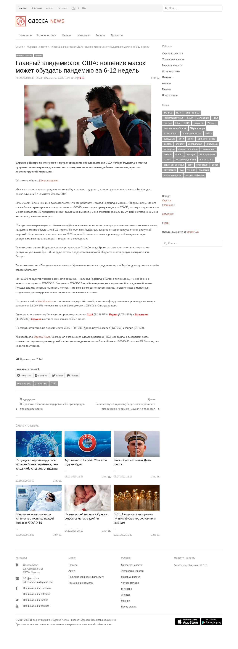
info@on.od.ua (31, 578)
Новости (24, 35)
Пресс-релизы (170, 95)
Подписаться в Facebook (37, 588)
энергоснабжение (195, 175)
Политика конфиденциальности (86, 577)
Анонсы (100, 35)
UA (84, 8)
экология (204, 170)
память (168, 154)
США (54, 383)
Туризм (115, 35)
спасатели (202, 164)
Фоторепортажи (46, 35)
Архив (71, 571)
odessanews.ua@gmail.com (38, 582)
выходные (169, 138)
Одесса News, (42, 336)
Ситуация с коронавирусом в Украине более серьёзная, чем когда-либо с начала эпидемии (37, 464)
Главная (73, 565)
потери (167, 159)
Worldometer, (46, 301)
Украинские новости (173, 59)
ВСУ (178, 112)
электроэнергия (172, 175)
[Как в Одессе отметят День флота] (137, 433)
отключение (208, 149)
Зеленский (203, 117)
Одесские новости (172, 53)
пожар (178, 154)
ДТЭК (190, 117)
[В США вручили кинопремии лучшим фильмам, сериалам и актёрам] (137, 487)
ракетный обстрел (174, 164)
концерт (180, 144)
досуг (191, 138)
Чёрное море (197, 128)
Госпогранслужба (173, 117)
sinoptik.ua (193, 231)
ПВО (215, 117)
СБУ (177, 123)
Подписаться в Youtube (36, 606)
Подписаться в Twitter (35, 600)
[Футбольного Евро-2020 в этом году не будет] (87, 433)
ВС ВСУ (168, 112)
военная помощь (192, 133)
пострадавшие (207, 154)
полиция (190, 154)
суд (182, 170)
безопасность (171, 133)
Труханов (198, 123)
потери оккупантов (185, 159)
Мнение (67, 35)
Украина (211, 123)
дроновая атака (206, 138)
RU (73, 8)
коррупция (212, 144)
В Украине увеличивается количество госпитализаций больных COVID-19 (35, 518)
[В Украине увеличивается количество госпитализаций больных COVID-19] (39, 487)
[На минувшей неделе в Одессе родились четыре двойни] (87, 487)
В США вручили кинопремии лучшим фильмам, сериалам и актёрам (135, 518)
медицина (169, 149)
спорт (215, 164)
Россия (168, 123)
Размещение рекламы (80, 582)
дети (181, 138)
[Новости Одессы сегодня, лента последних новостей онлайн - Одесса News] (40, 21)
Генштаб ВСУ (192, 112)
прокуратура (206, 159)
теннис (191, 170)
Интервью (84, 35)
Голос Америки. (48, 180)
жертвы (168, 144)
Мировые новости (24, 56)
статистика (41, 383)
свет (190, 164)
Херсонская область (175, 128)
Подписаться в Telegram (36, 594)
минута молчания (188, 149)
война (208, 133)
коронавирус (24, 383)
